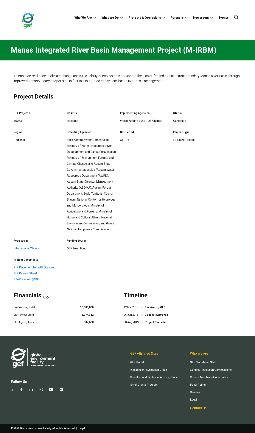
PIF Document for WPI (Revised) (35, 267)
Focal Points (198, 385)
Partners (177, 17)
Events (223, 17)
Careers (195, 392)
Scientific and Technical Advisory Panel (154, 377)
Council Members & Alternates (209, 377)
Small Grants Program (144, 385)
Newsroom (201, 17)
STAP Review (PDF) (27, 279)
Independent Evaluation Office (148, 370)
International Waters (27, 248)
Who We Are (83, 17)
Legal (193, 400)
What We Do (110, 17)
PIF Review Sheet (25, 273)
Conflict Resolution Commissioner (211, 370)
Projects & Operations (144, 17)
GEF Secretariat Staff (203, 362)
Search (236, 17)
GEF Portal (137, 362)
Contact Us (198, 408)
